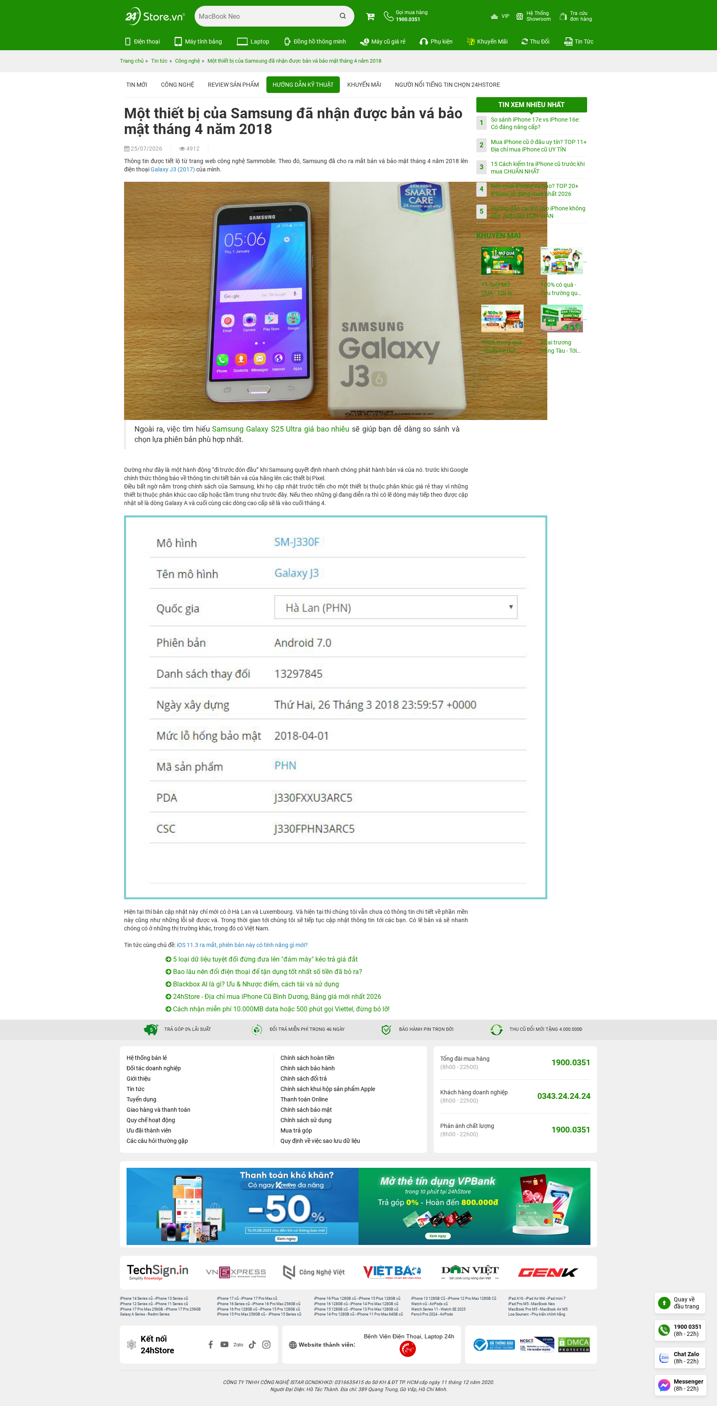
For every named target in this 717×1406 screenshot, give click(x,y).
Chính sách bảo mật (306, 1109)
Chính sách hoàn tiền (307, 1057)
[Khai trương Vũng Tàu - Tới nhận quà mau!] (561, 318)
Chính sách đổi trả (303, 1078)
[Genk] (554, 1272)
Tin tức (135, 1089)
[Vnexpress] (241, 1272)
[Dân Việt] (476, 1272)
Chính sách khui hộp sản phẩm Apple (327, 1089)
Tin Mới (136, 84)
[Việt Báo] (397, 1272)
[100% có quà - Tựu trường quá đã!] (561, 261)
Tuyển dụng (141, 1099)
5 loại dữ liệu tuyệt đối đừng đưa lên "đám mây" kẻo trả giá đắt (264, 959)
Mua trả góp (296, 1130)
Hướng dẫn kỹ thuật (303, 84)
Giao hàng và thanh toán (158, 1109)
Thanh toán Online (304, 1099)
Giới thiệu (139, 1078)
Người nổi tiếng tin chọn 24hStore (447, 84)
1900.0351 (570, 1062)
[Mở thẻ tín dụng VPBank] (474, 1206)
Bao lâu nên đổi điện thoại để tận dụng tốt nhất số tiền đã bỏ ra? (266, 972)
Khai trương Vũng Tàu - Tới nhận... (559, 347)
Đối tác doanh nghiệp (154, 1068)
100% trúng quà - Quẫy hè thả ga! (501, 347)
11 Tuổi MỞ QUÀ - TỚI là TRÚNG (496, 289)
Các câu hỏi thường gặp (157, 1140)
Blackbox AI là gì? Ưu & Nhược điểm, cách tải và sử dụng (255, 984)
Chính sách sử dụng (306, 1120)
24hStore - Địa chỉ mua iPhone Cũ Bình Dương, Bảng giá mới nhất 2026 (276, 997)
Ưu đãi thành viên (149, 1130)
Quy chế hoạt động (151, 1120)
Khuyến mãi (364, 84)
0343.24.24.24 (563, 1096)
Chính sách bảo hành (307, 1068)
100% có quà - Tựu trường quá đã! (561, 289)
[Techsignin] (163, 1272)
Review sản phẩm (233, 84)
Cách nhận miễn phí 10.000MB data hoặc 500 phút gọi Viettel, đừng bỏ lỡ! (280, 1009)
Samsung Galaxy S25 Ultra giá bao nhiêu (280, 429)
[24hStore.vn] (155, 16)
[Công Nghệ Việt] (319, 1272)
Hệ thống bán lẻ (147, 1057)
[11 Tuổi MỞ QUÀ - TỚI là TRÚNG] (502, 261)
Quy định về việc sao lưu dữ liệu (320, 1140)
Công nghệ (177, 84)
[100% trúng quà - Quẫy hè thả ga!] (502, 318)
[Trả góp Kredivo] (242, 1206)
